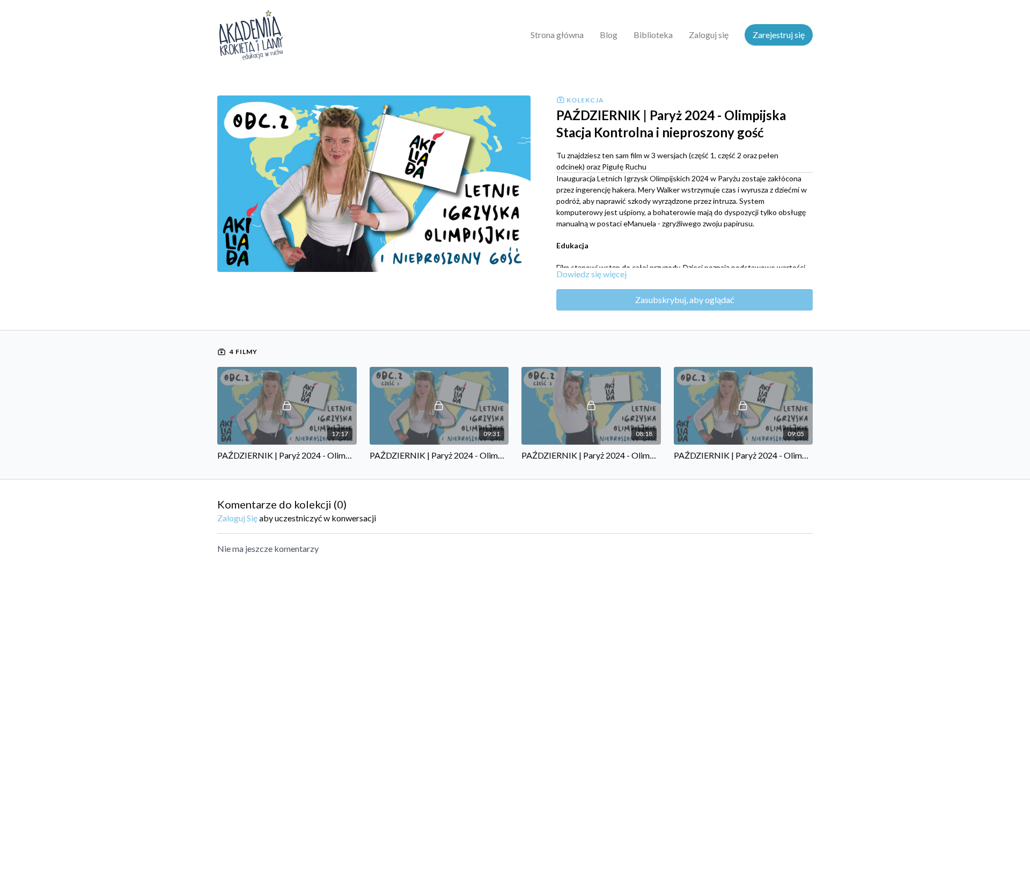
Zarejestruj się (779, 35)
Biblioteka (653, 35)
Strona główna (557, 35)
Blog (608, 35)
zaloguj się (237, 518)
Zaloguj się (709, 35)
